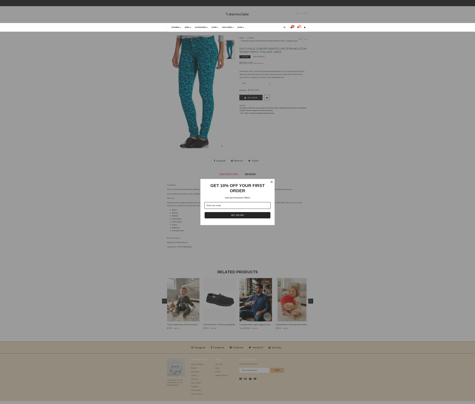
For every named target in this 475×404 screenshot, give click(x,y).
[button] (284, 27)
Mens (187, 27)
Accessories (200, 27)
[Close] (272, 182)
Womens (175, 27)
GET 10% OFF (237, 215)
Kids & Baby (227, 27)
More (239, 27)
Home (214, 27)
